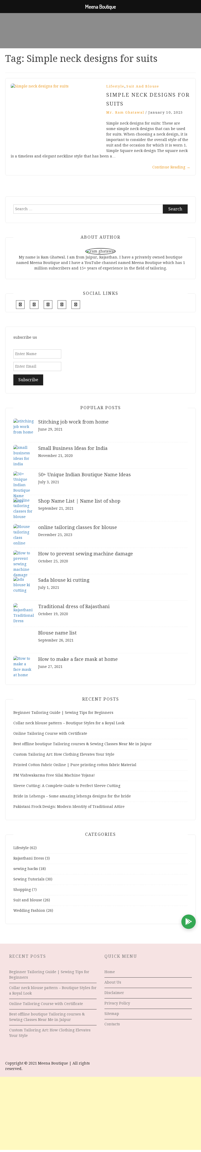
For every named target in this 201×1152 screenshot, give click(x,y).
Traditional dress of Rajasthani (74, 606)
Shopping (22, 889)
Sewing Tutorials (28, 879)
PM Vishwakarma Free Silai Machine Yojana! (54, 775)
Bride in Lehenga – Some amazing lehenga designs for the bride (72, 796)
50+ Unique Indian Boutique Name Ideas (84, 474)
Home (109, 972)
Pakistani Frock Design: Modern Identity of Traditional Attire (69, 806)
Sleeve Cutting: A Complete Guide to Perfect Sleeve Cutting (66, 786)
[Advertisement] (100, 1113)
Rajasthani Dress (28, 858)
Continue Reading (171, 167)
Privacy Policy (117, 1003)
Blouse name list (57, 633)
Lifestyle (115, 86)
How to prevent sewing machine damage (85, 553)
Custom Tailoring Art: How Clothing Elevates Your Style (63, 754)
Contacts (112, 1024)
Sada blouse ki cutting (63, 580)
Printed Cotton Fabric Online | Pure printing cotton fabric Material (74, 765)
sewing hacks (25, 869)
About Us (112, 982)
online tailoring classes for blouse (77, 527)
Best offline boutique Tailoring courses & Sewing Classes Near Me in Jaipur (82, 744)
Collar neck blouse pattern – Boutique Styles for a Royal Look (68, 723)
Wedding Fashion (29, 910)
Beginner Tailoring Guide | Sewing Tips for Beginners (63, 712)
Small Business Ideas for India (73, 448)
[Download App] (188, 921)
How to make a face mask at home (78, 659)
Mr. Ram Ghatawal (125, 112)
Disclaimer (114, 993)
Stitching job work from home (73, 422)
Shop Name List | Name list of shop (79, 501)
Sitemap (111, 1014)
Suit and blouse (142, 86)
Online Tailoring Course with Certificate (50, 733)
